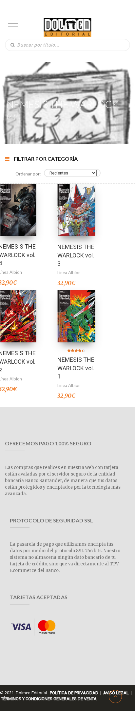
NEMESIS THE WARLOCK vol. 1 (75, 368)
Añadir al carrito (17, 307)
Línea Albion (69, 272)
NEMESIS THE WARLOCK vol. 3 (75, 255)
